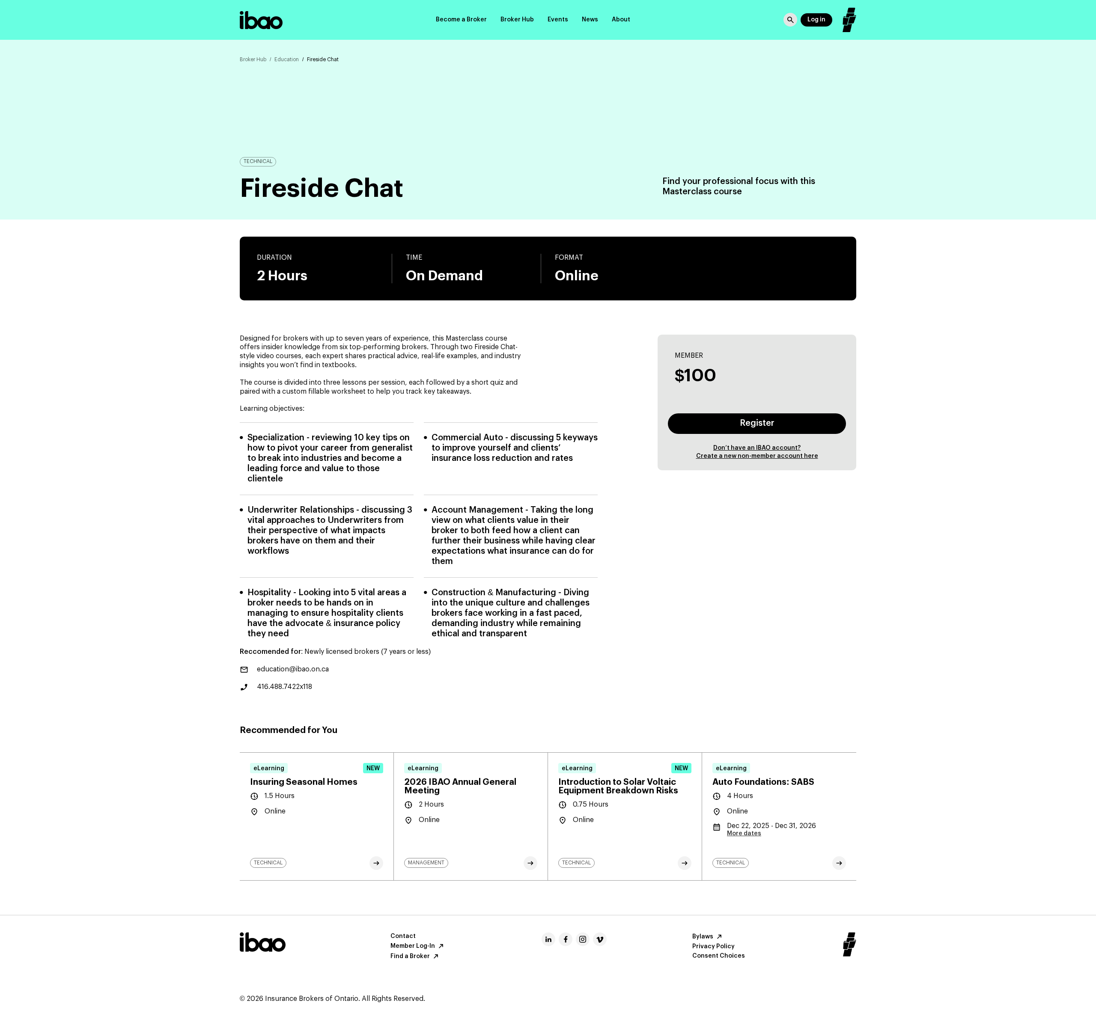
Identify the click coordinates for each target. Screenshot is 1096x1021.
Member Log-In (412, 946)
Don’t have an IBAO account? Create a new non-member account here (757, 452)
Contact (403, 936)
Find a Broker (410, 956)
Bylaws (702, 937)
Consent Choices (718, 956)
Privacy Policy (713, 947)
